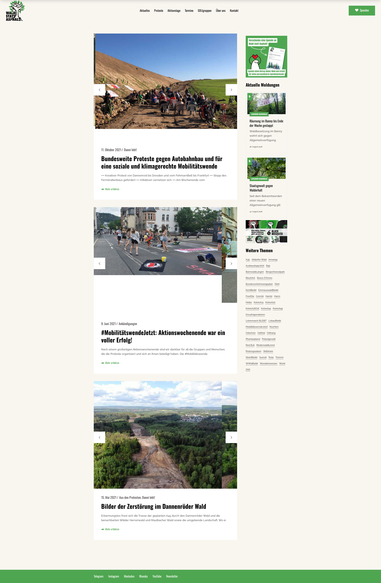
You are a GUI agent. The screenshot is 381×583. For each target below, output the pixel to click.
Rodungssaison (253, 351)
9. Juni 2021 (108, 323)
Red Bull (250, 345)
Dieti (277, 284)
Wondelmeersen (268, 363)
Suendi (262, 357)
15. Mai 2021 (108, 497)
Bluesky (143, 576)
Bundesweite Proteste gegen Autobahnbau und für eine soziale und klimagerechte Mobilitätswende (161, 162)
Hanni (277, 296)
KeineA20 (270, 302)
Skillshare (268, 351)
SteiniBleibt (251, 357)
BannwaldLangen (255, 271)
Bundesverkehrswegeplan (259, 284)
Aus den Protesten (130, 497)
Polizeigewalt (268, 339)
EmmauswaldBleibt (268, 290)
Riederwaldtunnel (265, 345)
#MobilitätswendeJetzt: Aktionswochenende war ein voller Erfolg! (163, 336)
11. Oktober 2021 (111, 149)
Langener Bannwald (259, 114)
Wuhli (282, 363)
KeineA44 (266, 308)
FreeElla (250, 296)
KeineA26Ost (252, 308)
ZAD (248, 369)
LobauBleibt (274, 320)
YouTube (157, 576)
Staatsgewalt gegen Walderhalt (261, 187)
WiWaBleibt (252, 363)
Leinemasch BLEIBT (256, 320)
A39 (248, 259)
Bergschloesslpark (275, 271)
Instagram (113, 576)
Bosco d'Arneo (264, 278)
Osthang (271, 333)
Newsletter (172, 576)
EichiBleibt (251, 290)
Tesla (271, 357)
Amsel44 (272, 259)
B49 (268, 265)
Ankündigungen (128, 323)
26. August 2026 (256, 147)
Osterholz (251, 333)
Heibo (249, 302)
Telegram (98, 576)
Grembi (260, 296)
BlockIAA (250, 278)
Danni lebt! (130, 149)
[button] (231, 90)
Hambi (269, 296)
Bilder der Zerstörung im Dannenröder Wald (153, 506)
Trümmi (279, 357)
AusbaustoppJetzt (255, 265)
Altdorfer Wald (259, 259)
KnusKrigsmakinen (255, 314)
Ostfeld (261, 333)
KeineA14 (258, 302)
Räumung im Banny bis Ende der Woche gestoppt (266, 123)
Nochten (274, 326)
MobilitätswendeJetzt (257, 326)
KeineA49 (278, 308)
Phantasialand (253, 339)
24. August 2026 (256, 212)
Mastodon (129, 576)
